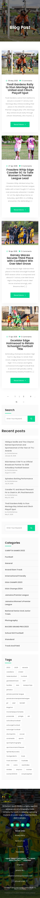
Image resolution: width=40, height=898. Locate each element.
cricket (20, 672)
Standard (9, 639)
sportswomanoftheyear (15, 747)
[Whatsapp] (28, 825)
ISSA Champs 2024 (14, 588)
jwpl (13, 703)
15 (16, 402)
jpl (7, 703)
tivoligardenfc (11, 756)
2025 (16, 667)
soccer (22, 734)
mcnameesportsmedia (14, 712)
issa (17, 685)
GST (24, 681)
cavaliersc (10, 672)
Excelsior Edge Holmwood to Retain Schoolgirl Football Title (20, 345)
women (29, 769)
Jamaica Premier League (17, 595)
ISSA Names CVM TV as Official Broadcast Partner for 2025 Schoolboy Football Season (18, 465)
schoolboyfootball (13, 721)
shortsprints (10, 734)
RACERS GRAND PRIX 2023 (17, 626)
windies (9, 769)
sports (21, 738)
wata (15, 765)
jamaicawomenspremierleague (17, 698)
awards (25, 667)
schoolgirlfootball (13, 725)
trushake (24, 761)
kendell (22, 703)
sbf (29, 716)
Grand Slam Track (13, 569)
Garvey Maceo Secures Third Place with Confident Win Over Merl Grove (20, 259)
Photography (11, 620)
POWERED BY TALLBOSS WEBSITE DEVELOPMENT (20, 893)
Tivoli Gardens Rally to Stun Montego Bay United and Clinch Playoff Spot (20, 89)
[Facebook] (12, 825)
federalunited (11, 676)
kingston (9, 707)
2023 (8, 667)
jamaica (9, 690)
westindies (25, 765)
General (9, 563)
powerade (10, 716)
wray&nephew (26, 774)
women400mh (11, 774)
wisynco (19, 769)
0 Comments (27, 81)
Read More (19, 124)
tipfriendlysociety (13, 752)
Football (9, 557)
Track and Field (12, 645)
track (23, 756)
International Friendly (15, 576)
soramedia (10, 738)
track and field (11, 761)
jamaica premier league (15, 694)
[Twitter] (22, 825)
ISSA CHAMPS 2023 (13, 582)
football (24, 676)
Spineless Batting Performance (19, 478)
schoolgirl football (13, 729)
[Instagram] (17, 825)
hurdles (9, 685)
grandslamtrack (12, 681)
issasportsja (27, 685)
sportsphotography (13, 743)
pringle (20, 716)
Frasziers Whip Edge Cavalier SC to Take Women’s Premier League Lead (20, 174)
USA (7, 765)
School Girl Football (14, 633)
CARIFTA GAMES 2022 (15, 550)
